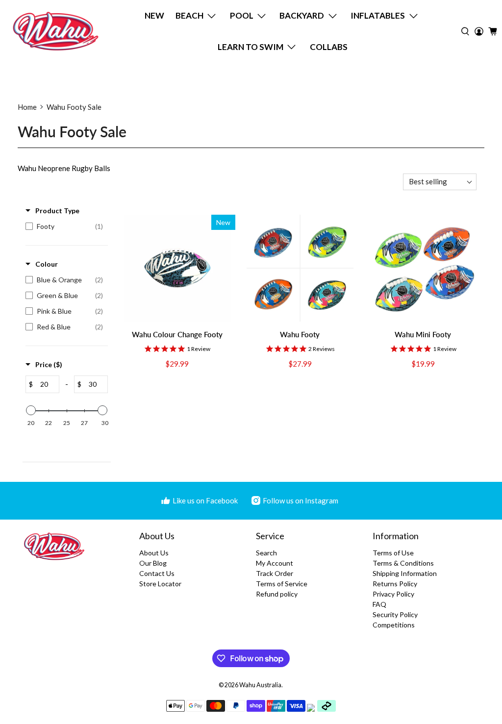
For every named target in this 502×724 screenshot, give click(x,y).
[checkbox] (64, 226)
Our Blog (153, 563)
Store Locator (160, 583)
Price (48, 364)
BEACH (189, 15)
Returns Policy (395, 583)
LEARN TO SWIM (250, 47)
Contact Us (157, 573)
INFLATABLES (378, 15)
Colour (46, 264)
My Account (274, 563)
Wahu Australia (260, 685)
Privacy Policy (393, 594)
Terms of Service (281, 583)
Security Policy (395, 614)
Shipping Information (405, 573)
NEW (154, 15)
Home (27, 106)
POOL (241, 15)
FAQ (379, 604)
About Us (154, 553)
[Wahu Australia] (55, 31)
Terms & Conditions (403, 563)
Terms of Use (393, 553)
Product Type (57, 210)
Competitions (394, 625)
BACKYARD (301, 15)
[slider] (31, 410)
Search (266, 553)
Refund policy (277, 594)
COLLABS (329, 47)
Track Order (274, 573)
